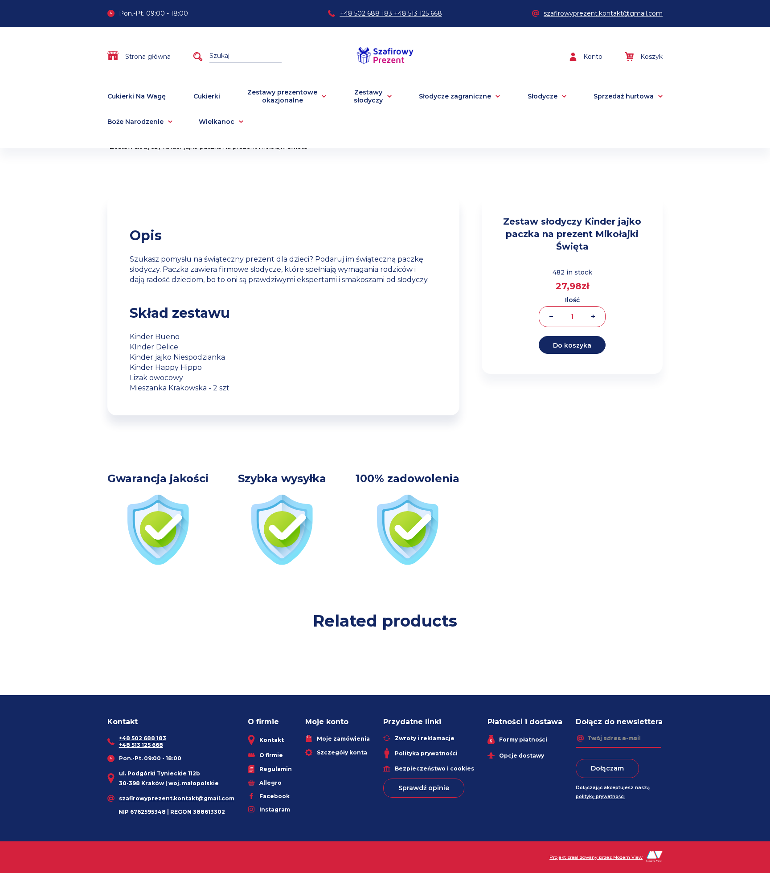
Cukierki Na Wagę (136, 96)
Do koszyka (572, 345)
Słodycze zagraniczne (455, 96)
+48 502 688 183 (366, 13)
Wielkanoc (216, 122)
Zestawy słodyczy (368, 96)
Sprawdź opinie (423, 788)
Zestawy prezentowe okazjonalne (282, 96)
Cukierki (206, 96)
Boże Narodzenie (135, 122)
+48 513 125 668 (418, 13)
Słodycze (542, 96)
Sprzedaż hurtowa (624, 96)
